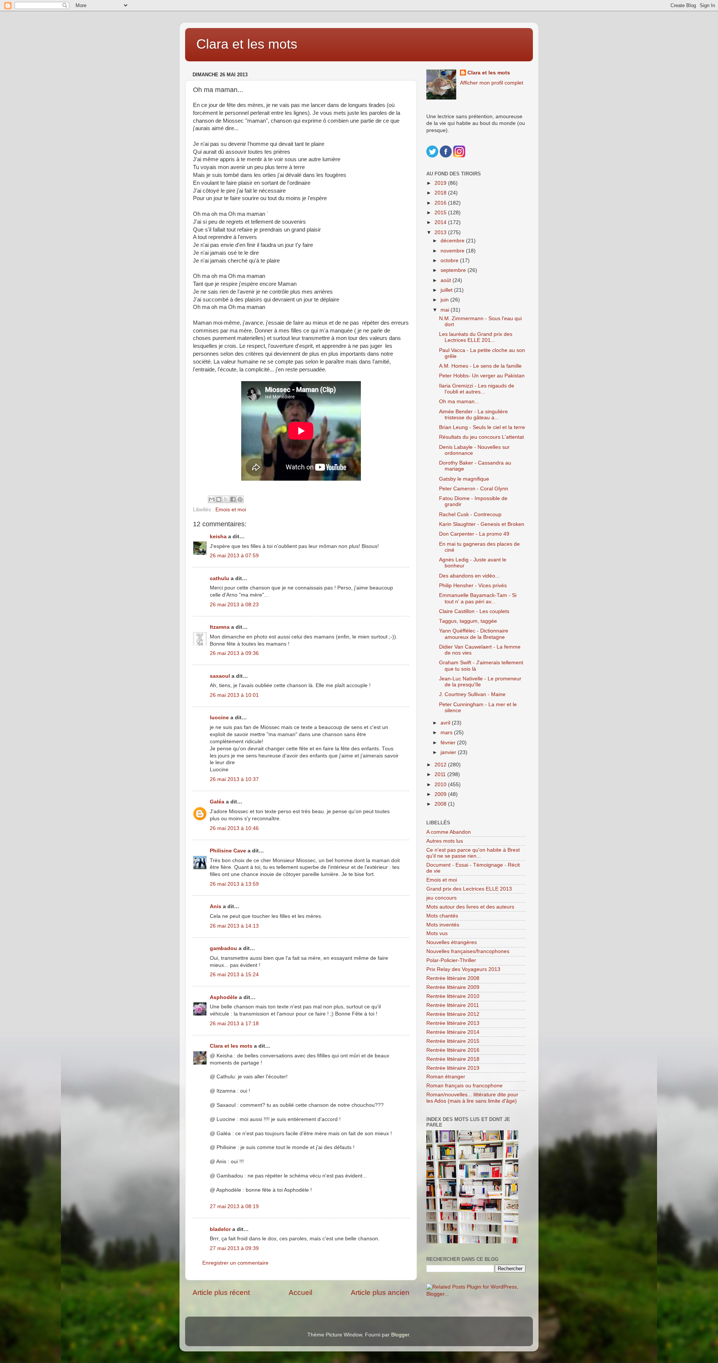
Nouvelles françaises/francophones (467, 951)
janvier (449, 752)
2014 (441, 222)
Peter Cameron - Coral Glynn (473, 488)
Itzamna (220, 627)
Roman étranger (445, 1076)
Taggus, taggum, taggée (468, 621)
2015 (441, 212)
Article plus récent (221, 1292)
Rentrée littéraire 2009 (452, 987)
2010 (441, 784)
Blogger (400, 1335)
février (449, 742)
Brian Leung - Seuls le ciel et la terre (482, 427)
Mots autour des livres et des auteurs (470, 907)
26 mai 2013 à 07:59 (234, 555)
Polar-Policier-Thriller (451, 960)
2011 (441, 774)
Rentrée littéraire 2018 (452, 1059)
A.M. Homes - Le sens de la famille (480, 366)
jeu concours (441, 898)
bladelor (220, 1229)
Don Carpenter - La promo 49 (474, 534)
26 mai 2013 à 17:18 (234, 1023)
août (446, 280)
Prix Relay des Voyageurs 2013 (463, 969)
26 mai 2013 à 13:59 (234, 884)
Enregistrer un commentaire (235, 1263)
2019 (441, 183)
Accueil (300, 1292)
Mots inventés (442, 925)
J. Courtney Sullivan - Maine (472, 694)
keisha (218, 536)
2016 (441, 203)
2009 (441, 794)
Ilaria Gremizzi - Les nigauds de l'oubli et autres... (476, 389)
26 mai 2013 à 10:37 (234, 779)
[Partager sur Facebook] (233, 499)
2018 (441, 193)
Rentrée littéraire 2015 (452, 1041)
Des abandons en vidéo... (469, 576)
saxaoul (220, 676)
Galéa (217, 802)
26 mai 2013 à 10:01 (234, 695)
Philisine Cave (228, 851)
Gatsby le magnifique (464, 479)
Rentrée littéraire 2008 (452, 978)
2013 (441, 232)
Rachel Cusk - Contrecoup (470, 514)
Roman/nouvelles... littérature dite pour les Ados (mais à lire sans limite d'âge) (472, 1097)
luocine (219, 717)
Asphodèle (223, 997)
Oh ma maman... (459, 401)
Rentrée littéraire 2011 (452, 1005)
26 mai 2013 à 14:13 (234, 926)
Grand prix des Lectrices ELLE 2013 (469, 889)
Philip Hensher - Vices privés (473, 585)
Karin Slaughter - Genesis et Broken (481, 524)
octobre (450, 260)
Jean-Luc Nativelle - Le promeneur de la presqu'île (480, 681)
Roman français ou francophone (464, 1085)
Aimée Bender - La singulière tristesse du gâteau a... (473, 414)
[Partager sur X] (226, 499)
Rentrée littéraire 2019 (452, 1068)
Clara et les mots (246, 44)
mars (447, 732)
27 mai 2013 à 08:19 (234, 1206)
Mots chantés (442, 916)
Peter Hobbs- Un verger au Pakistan (482, 376)
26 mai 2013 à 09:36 (234, 653)
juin (445, 300)
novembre (453, 251)
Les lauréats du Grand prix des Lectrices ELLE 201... (475, 337)
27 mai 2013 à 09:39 (234, 1248)
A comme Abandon (448, 832)
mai (446, 310)
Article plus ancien (380, 1292)
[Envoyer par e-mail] (211, 499)
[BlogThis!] (219, 499)
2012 (441, 765)
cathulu (219, 578)
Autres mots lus (444, 841)
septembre (454, 270)
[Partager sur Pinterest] (240, 499)
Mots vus (437, 933)
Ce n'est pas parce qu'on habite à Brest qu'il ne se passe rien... (473, 853)
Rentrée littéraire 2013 (452, 1023)
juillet (447, 290)
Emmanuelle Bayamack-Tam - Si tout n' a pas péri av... (477, 598)
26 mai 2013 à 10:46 (234, 828)
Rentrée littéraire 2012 (452, 1014)
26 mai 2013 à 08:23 (234, 604)
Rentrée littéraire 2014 (452, 1032)
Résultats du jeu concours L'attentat (481, 437)
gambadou (223, 948)
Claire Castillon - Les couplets (474, 611)
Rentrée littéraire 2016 (452, 1050)
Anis (215, 906)
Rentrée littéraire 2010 (452, 996)
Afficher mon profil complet (491, 83)
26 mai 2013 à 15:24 (234, 974)
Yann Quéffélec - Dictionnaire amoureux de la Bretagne (473, 634)
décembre (453, 240)
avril (446, 723)
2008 (441, 804)
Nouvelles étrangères (451, 942)
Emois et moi (230, 509)
